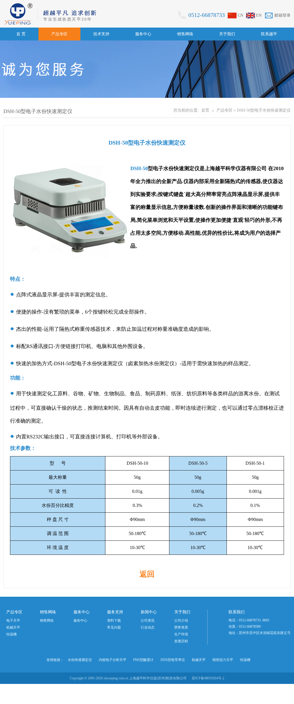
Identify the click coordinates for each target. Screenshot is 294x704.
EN (259, 15)
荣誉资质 (181, 627)
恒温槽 (11, 634)
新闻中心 (149, 612)
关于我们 (227, 34)
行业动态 (147, 627)
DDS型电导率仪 (172, 660)
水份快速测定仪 (80, 660)
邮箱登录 (282, 15)
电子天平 (13, 621)
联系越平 (269, 34)
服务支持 (115, 612)
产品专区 (59, 34)
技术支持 (101, 34)
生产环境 (181, 634)
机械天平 (13, 627)
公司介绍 (181, 621)
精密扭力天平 (222, 660)
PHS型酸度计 (143, 660)
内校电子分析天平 (112, 660)
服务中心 (143, 34)
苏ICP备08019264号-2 (208, 678)
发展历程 (181, 641)
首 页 (21, 34)
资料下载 (114, 621)
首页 (205, 110)
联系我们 (237, 612)
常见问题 (114, 627)
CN (240, 15)
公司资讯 (147, 621)
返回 (147, 574)
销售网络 (185, 34)
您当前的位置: (186, 110)
